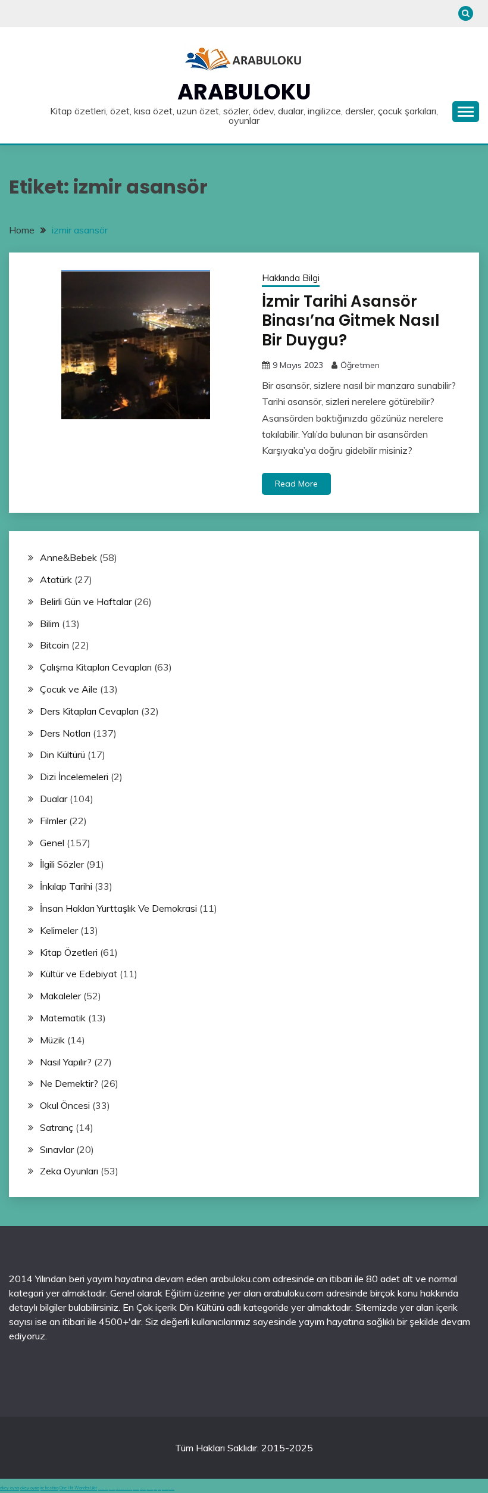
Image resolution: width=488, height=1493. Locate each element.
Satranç (56, 1127)
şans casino (150, 1489)
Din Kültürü (62, 754)
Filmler (53, 821)
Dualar (53, 799)
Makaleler (60, 996)
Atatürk (56, 579)
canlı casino (112, 1489)
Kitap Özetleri (69, 952)
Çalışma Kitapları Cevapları (96, 667)
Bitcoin (54, 645)
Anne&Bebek (68, 557)
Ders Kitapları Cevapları (89, 711)
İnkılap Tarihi (66, 886)
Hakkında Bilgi (291, 277)
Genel (52, 843)
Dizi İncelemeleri (74, 777)
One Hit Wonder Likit (78, 1488)
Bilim (50, 623)
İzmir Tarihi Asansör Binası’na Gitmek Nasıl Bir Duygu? (351, 321)
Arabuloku (244, 91)
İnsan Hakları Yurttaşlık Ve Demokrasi (118, 908)
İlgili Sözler (62, 864)
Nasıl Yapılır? (66, 1062)
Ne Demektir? (69, 1083)
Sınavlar (57, 1149)
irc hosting (49, 1488)
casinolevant (136, 1489)
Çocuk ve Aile (69, 689)
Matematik (63, 1018)
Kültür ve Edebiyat (78, 974)
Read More (296, 483)
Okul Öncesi (65, 1105)
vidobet (155, 1489)
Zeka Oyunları (69, 1171)
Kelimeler (59, 930)
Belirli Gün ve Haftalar (86, 601)
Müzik (52, 1040)
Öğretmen (360, 365)
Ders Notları (65, 733)
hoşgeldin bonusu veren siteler (123, 1489)
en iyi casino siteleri (103, 1489)
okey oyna (9, 1488)
